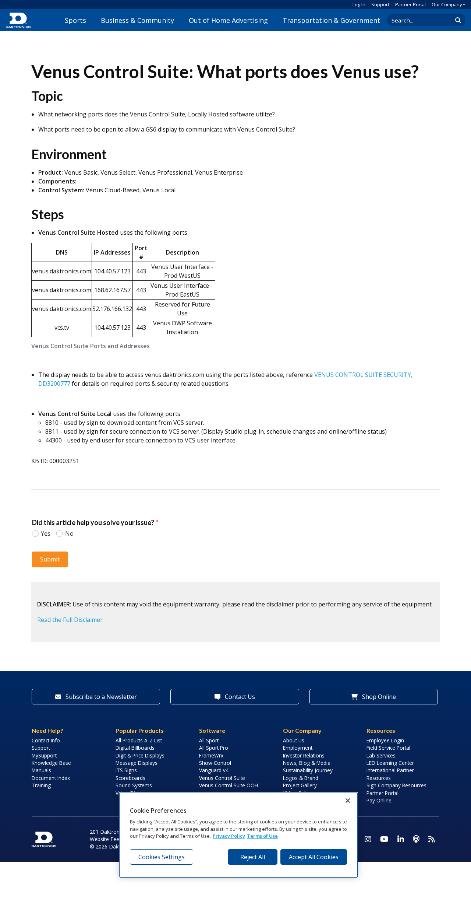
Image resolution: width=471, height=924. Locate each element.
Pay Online (379, 800)
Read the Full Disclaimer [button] (70, 620)
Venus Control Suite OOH (228, 785)
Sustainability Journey (308, 770)
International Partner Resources (390, 774)
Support (380, 4)
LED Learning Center (390, 762)
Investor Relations (304, 755)
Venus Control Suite (222, 777)
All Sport (209, 740)
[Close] (348, 800)
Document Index (51, 777)
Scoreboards (130, 777)
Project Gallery (300, 785)
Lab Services (381, 755)
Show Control (215, 762)
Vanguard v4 (214, 770)
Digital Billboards (135, 747)
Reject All (252, 857)
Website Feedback (111, 839)
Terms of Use (262, 836)
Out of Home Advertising (228, 20)
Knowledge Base (51, 762)
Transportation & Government (331, 20)
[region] (238, 835)
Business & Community (137, 20)
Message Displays (136, 762)
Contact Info (46, 740)
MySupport (44, 755)
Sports (75, 20)
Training (41, 785)
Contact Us (239, 697)
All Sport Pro (213, 747)
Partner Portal (410, 4)
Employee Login (385, 740)
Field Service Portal (388, 747)
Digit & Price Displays (140, 755)
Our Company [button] (447, 4)
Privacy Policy (229, 836)
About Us (293, 740)
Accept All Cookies (314, 857)
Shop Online (378, 697)
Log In (359, 4)
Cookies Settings (161, 857)
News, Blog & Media (306, 762)
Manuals (41, 770)
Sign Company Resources (396, 785)
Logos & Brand (300, 777)
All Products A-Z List (139, 740)
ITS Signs (126, 770)
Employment (297, 747)
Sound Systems (134, 785)
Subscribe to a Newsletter (100, 697)
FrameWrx (211, 755)
